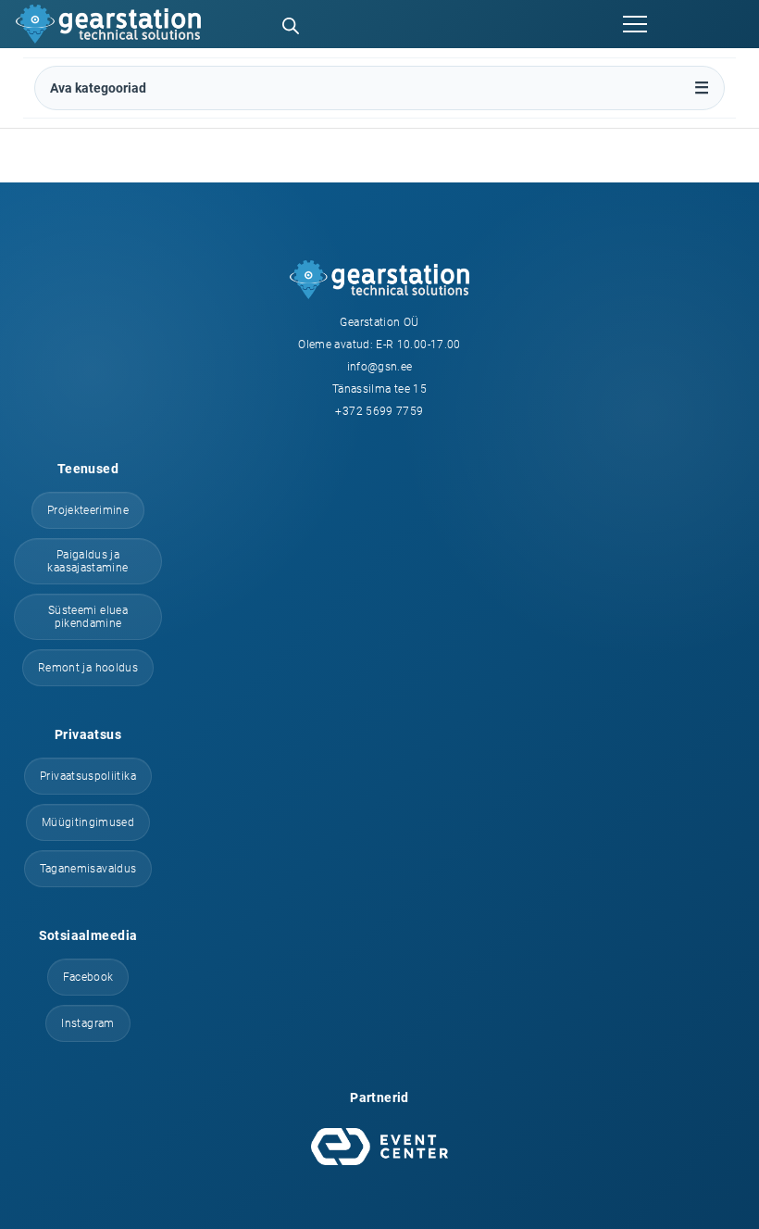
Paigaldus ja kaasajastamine (87, 561)
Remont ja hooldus (88, 667)
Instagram (87, 1023)
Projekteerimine (88, 510)
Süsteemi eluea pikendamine (88, 617)
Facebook (88, 977)
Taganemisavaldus (88, 868)
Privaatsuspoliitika (88, 776)
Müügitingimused (88, 822)
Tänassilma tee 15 (379, 388)
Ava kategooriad (98, 88)
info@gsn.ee (380, 366)
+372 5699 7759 (379, 411)
